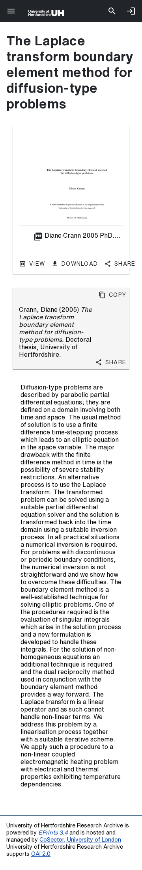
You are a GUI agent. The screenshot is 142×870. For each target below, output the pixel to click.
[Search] (112, 11)
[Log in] (130, 11)
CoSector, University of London (80, 839)
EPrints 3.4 (53, 832)
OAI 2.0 (40, 854)
